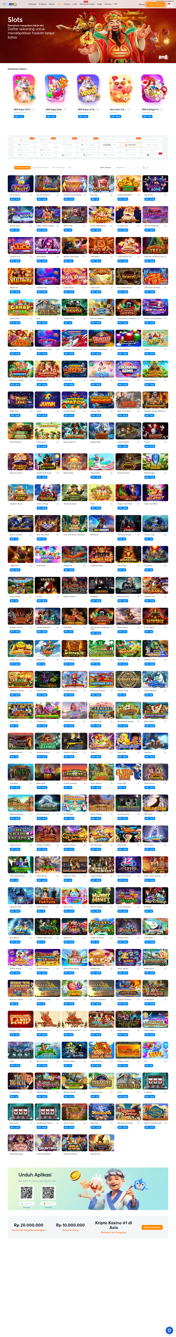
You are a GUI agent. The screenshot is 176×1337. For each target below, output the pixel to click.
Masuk (142, 5)
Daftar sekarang (155, 5)
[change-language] (170, 4)
